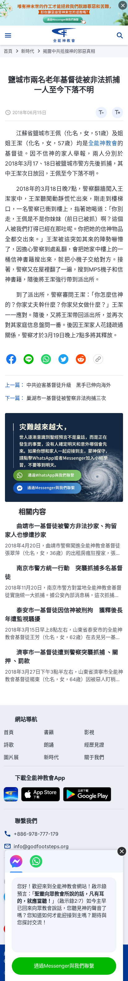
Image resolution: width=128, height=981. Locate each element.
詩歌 (9, 745)
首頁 (8, 51)
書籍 (49, 732)
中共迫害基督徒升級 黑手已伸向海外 (68, 385)
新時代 (27, 51)
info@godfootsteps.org (41, 846)
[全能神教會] (64, 35)
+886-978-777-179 (36, 834)
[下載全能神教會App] (11, 794)
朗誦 (49, 745)
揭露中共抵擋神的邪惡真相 (69, 51)
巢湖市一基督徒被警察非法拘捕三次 (66, 398)
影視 (89, 732)
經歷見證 (94, 745)
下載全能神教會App (40, 778)
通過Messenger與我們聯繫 (64, 966)
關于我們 (94, 757)
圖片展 (11, 757)
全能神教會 (102, 143)
